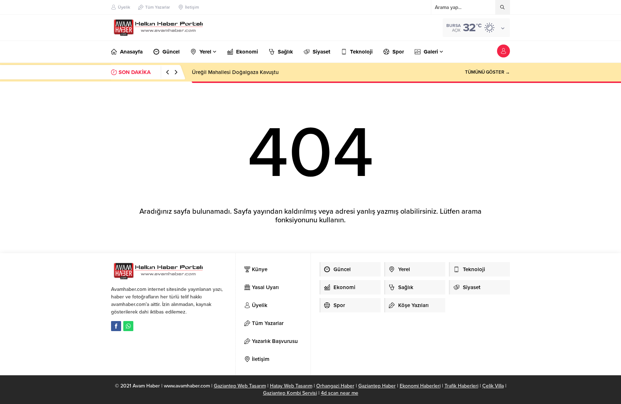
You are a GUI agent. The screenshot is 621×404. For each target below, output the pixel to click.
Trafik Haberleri (461, 386)
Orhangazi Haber (335, 386)
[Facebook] (116, 326)
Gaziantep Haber (377, 386)
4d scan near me (339, 393)
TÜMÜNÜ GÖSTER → (487, 72)
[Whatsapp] (128, 326)
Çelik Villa (493, 386)
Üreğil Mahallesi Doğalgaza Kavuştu (235, 72)
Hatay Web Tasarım (291, 386)
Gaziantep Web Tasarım (240, 386)
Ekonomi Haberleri (420, 386)
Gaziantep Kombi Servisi (290, 393)
